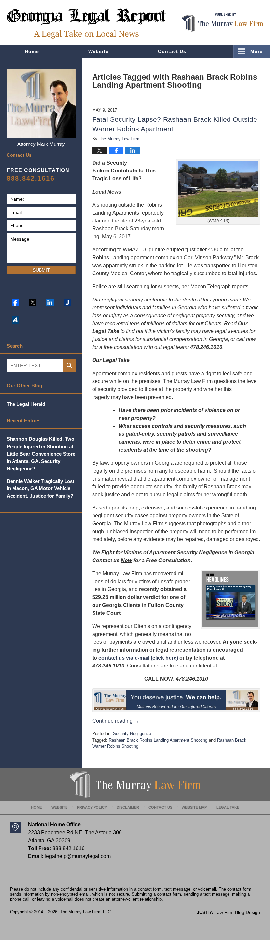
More (256, 51)
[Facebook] (15, 302)
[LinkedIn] (50, 302)
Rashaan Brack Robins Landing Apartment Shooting (158, 740)
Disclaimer (128, 807)
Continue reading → (115, 721)
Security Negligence (132, 733)
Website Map (194, 807)
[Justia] (67, 302)
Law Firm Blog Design (228, 912)
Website (98, 51)
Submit (41, 270)
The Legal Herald (26, 404)
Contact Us (172, 51)
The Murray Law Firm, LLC (85, 911)
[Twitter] (32, 302)
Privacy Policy (92, 807)
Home (32, 51)
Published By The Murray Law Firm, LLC (222, 22)
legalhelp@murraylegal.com (78, 856)
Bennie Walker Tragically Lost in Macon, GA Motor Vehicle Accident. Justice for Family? (40, 488)
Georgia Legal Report (86, 23)
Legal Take (227, 807)
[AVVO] (15, 320)
